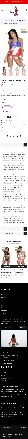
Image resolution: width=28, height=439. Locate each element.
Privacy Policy (5, 380)
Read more (7, 266)
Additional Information (9, 233)
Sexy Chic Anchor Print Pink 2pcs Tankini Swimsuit (19, 271)
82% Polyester (11, 128)
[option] (14, 47)
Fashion (3, 300)
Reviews (5, 229)
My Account (4, 310)
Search (3, 375)
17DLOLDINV (18, 127)
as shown (5, 102)
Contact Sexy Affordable (9, 360)
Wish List (3, 305)
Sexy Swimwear (10, 20)
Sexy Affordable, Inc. (16, 429)
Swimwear (19, 124)
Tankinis (24, 124)
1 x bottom (7, 127)
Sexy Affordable (10, 120)
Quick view (11, 248)
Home (2, 20)
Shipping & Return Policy (7, 313)
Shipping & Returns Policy (8, 378)
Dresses (3, 294)
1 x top (12, 127)
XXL (3, 107)
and (10, 130)
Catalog (3, 302)
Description (6, 145)
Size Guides (4, 307)
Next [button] (22, 48)
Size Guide (7, 105)
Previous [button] (3, 48)
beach (18, 130)
